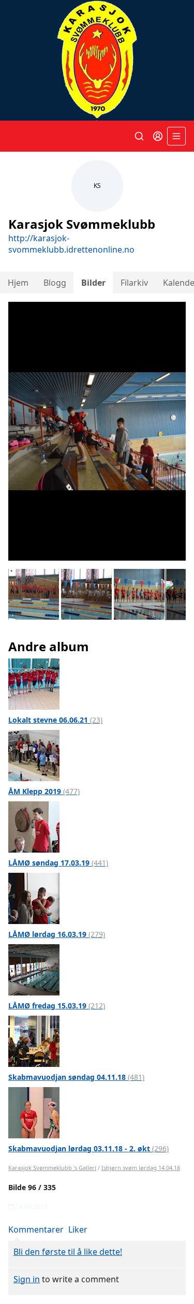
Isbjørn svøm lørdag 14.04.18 (140, 1167)
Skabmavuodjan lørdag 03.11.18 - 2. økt (88, 1148)
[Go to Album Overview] (33, 683)
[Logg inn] (157, 136)
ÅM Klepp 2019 (44, 791)
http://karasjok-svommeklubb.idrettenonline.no (71, 243)
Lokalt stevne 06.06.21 (55, 720)
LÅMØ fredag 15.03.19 (56, 1005)
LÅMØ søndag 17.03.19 (58, 863)
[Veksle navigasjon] (176, 136)
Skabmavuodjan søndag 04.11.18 (76, 1077)
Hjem (18, 282)
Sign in (26, 1279)
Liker (77, 1229)
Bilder (93, 282)
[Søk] (139, 136)
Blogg (54, 282)
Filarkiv (134, 282)
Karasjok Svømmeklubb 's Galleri (52, 1167)
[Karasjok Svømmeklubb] (97, 60)
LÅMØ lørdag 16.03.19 (56, 934)
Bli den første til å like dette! (67, 1251)
